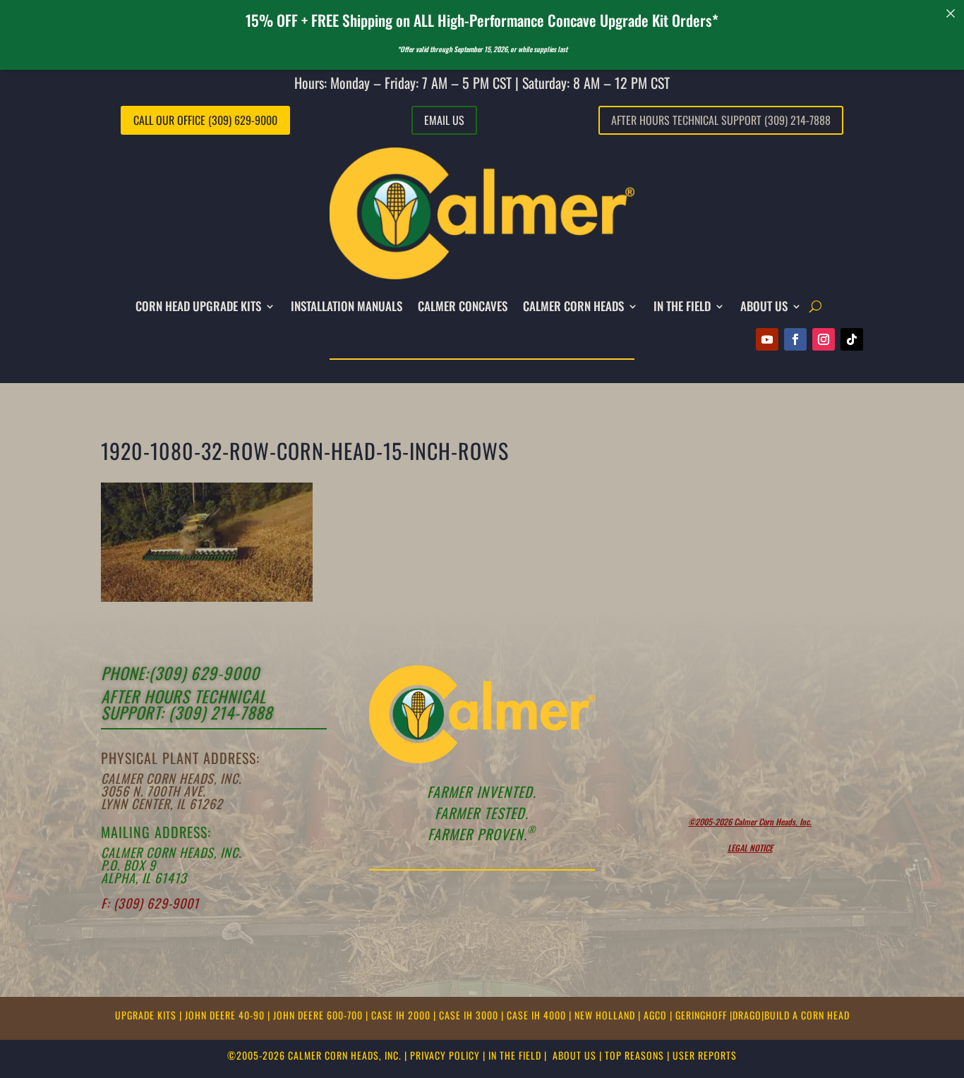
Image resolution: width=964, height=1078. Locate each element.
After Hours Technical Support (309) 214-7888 (721, 119)
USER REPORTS (705, 1055)
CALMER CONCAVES (462, 306)
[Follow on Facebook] (795, 339)
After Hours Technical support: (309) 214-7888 (186, 704)
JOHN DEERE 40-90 (226, 1014)
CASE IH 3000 (470, 1014)
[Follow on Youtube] (767, 339)
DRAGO (747, 1014)
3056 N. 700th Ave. (153, 791)
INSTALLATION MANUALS (346, 306)
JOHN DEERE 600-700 (319, 1014)
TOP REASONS (634, 1055)
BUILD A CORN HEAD (807, 1014)
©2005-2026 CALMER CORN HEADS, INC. (314, 1055)
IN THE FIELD (682, 306)
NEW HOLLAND (606, 1014)
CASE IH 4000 (538, 1014)
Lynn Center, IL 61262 (162, 803)
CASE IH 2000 (402, 1014)
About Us (764, 306)
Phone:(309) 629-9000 (180, 673)
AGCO (657, 1014)
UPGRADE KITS (147, 1014)
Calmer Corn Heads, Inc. (171, 778)
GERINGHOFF (702, 1014)
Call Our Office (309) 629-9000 (205, 119)
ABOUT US (574, 1055)
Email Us (444, 119)
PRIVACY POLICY (445, 1055)
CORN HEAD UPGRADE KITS (198, 306)
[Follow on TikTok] (852, 339)
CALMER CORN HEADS (573, 306)
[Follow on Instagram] (823, 339)
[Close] (951, 13)
